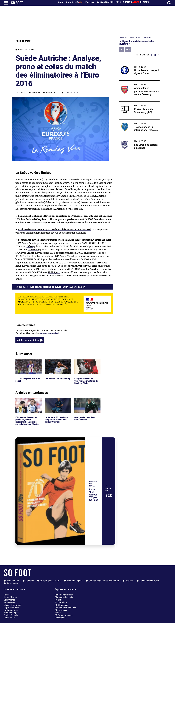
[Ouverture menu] (6, 3)
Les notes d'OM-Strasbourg (52, 362)
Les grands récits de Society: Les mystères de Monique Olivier (85, 363)
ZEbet (30, 246)
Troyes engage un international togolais (138, 121)
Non (128, 49)
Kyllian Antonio (11, 610)
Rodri (6, 595)
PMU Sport (54, 272)
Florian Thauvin (11, 615)
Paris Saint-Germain (64, 595)
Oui (121, 49)
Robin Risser (9, 617)
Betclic (32, 243)
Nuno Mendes (10, 602)
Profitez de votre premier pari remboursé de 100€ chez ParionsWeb (54, 229)
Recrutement (12, 583)
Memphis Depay (11, 612)
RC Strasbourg (61, 605)
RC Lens (58, 600)
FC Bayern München (64, 615)
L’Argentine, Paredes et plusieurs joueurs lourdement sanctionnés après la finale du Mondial (27, 403)
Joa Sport (91, 269)
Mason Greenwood (12, 605)
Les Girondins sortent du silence (134, 138)
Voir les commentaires (28, 340)
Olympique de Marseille (65, 607)
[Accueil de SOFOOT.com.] (32, 3)
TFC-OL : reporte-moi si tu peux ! (28, 362)
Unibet (30, 253)
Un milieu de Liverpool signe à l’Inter (136, 64)
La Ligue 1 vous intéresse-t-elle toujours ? (136, 42)
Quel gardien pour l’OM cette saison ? (85, 400)
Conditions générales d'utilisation (104, 580)
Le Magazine (103, 2)
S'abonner (89, 2)
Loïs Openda (9, 600)
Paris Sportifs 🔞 (74, 2)
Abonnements (13, 580)
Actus (60, 2)
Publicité (129, 580)
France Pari (75, 266)
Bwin (18, 266)
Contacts (30, 580)
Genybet (81, 276)
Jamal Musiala (10, 597)
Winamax (33, 249)
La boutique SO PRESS (50, 580)
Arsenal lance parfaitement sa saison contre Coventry (136, 83)
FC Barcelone (61, 602)
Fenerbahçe (60, 617)
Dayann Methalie (11, 607)
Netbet (70, 256)
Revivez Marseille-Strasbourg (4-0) (135, 103)
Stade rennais (61, 610)
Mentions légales (75, 580)
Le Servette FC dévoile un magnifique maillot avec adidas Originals (57, 401)
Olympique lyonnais (64, 597)
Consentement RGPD (149, 580)
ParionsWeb (32, 219)
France (58, 612)
